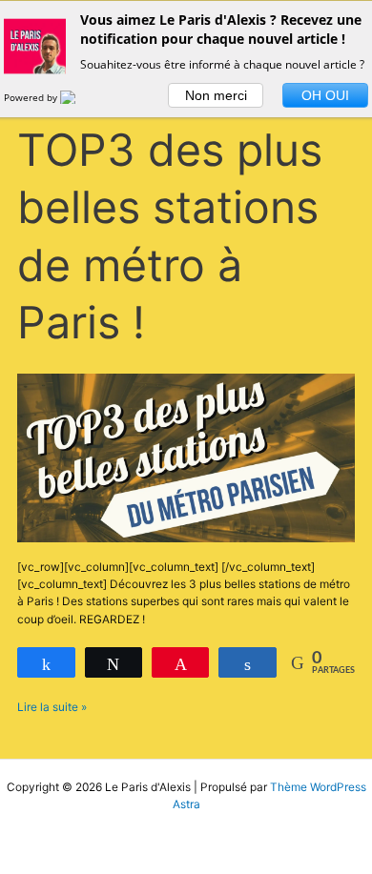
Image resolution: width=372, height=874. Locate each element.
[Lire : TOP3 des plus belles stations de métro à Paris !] (186, 457)
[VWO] (79, 97)
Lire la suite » (52, 706)
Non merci (216, 95)
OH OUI (325, 95)
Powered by (32, 97)
